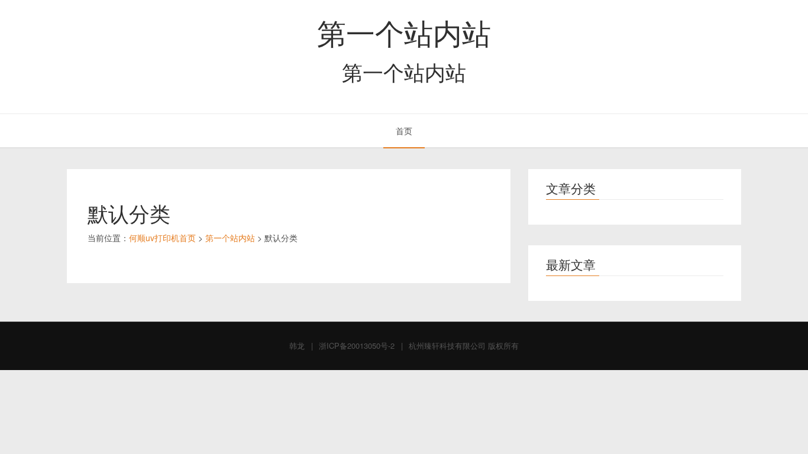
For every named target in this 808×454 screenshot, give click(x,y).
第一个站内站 (404, 32)
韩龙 (297, 345)
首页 (404, 131)
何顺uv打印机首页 (162, 238)
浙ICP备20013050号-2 (357, 345)
